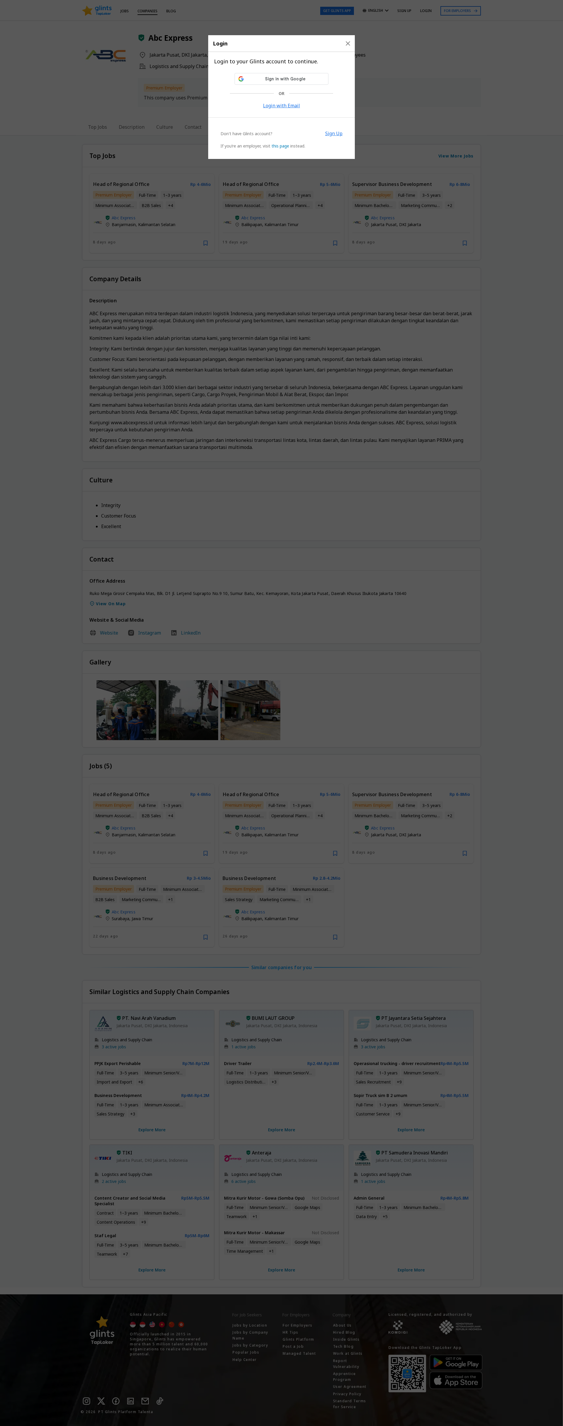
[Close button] (348, 43)
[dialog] (281, 97)
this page (280, 146)
